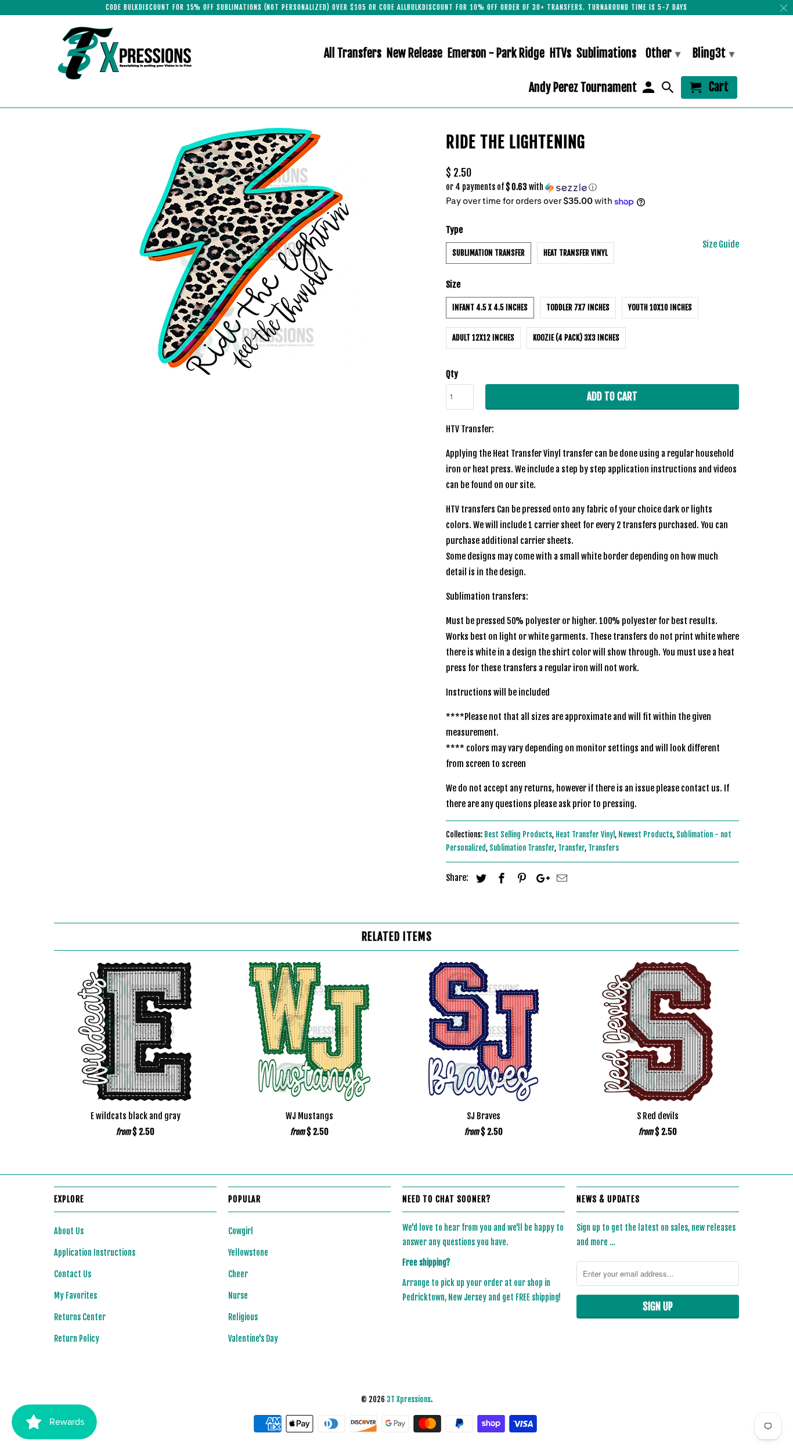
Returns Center (80, 1317)
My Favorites (75, 1295)
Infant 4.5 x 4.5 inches (490, 307)
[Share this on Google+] (540, 878)
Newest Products (645, 834)
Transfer (571, 847)
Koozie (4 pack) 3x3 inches (576, 337)
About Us (69, 1231)
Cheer (238, 1274)
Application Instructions (94, 1252)
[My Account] (649, 90)
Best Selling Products (518, 834)
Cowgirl (240, 1231)
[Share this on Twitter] (479, 878)
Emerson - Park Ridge (496, 53)
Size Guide (720, 244)
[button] (592, 187)
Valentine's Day (253, 1338)
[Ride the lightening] (244, 251)
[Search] (669, 90)
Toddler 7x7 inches (578, 307)
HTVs (560, 53)
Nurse (238, 1295)
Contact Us (72, 1274)
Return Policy (76, 1338)
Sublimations (606, 53)
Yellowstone (248, 1252)
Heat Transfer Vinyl (575, 252)
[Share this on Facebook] (500, 878)
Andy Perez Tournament (583, 88)
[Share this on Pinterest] (520, 878)
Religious (243, 1317)
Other (663, 53)
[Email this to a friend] (560, 878)
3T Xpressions (409, 1399)
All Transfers (352, 53)
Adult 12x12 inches (483, 337)
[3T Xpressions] (135, 53)
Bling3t (713, 53)
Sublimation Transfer (488, 252)
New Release (414, 53)
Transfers (603, 847)
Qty (452, 373)
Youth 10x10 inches (660, 307)
